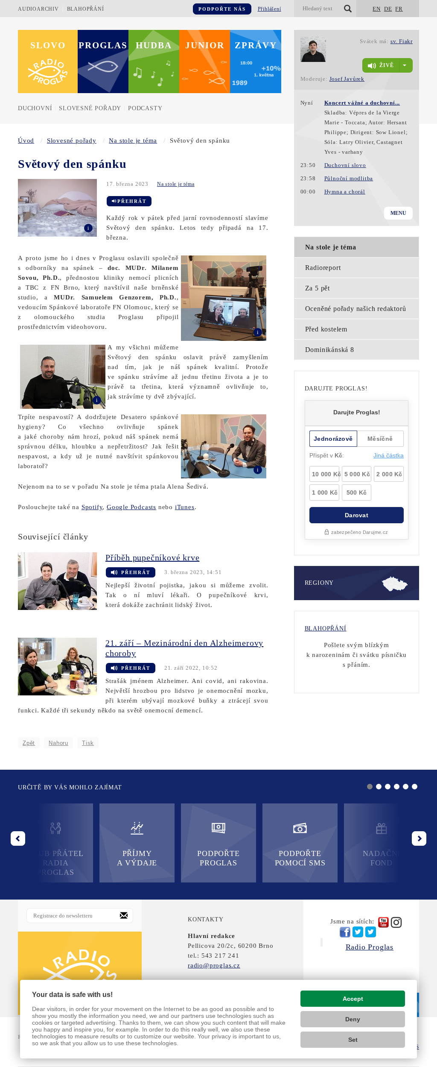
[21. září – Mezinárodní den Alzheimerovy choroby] (61, 665)
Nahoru (58, 743)
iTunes (185, 507)
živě (386, 65)
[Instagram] (396, 922)
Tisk (88, 743)
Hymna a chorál (344, 191)
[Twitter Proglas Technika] (370, 932)
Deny (352, 1019)
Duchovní (35, 108)
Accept (353, 998)
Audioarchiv (38, 9)
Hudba (154, 45)
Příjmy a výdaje (137, 858)
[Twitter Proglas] (358, 932)
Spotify (92, 507)
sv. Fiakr (401, 41)
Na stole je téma (133, 140)
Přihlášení (269, 9)
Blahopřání (85, 9)
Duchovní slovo (345, 165)
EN (377, 9)
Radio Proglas (369, 947)
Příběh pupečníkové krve (152, 557)
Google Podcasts (131, 507)
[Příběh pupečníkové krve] (61, 580)
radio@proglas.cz (214, 965)
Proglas (103, 45)
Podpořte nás (222, 9)
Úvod (26, 140)
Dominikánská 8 (329, 349)
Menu (398, 213)
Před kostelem (326, 329)
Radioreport (323, 267)
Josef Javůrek (346, 79)
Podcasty (145, 108)
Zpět (29, 743)
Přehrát (131, 201)
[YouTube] (383, 922)
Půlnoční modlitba (348, 178)
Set (353, 1039)
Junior (204, 45)
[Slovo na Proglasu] (80, 973)
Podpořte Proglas (218, 858)
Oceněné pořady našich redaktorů (355, 308)
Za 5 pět (317, 288)
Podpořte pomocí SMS (300, 858)
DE (388, 9)
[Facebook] (345, 932)
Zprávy (256, 45)
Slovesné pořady (90, 108)
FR (399, 9)
